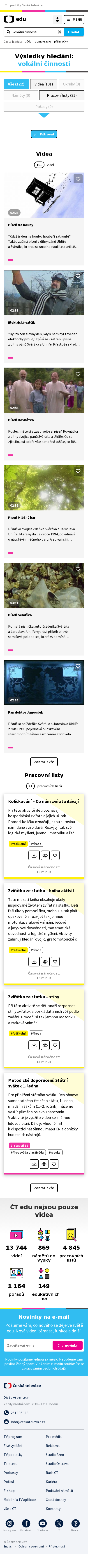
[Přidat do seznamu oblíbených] (78, 178)
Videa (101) (44, 84)
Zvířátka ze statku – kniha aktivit (41, 890)
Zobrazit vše (44, 761)
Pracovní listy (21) (62, 95)
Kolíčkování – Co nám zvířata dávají (43, 801)
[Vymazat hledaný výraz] (60, 32)
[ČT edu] (15, 21)
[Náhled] (45, 855)
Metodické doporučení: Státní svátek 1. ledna (38, 1083)
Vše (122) (16, 84)
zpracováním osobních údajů (44, 1368)
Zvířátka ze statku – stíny (33, 996)
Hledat (73, 32)
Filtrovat (47, 134)
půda (28, 41)
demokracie (43, 41)
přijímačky (61, 41)
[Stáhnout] (33, 855)
